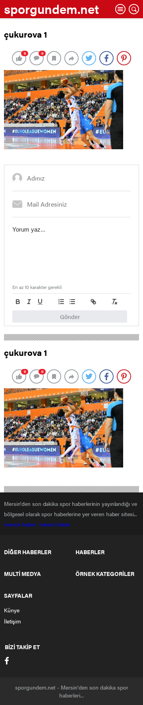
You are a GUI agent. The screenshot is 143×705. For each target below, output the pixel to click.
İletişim (12, 621)
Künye (11, 610)
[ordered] (61, 301)
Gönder (70, 316)
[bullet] (72, 301)
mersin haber (21, 524)
